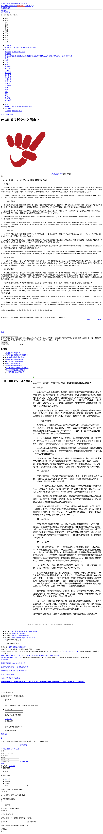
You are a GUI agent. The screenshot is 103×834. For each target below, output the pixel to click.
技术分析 (8, 75)
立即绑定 (4, 734)
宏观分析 (8, 81)
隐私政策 (35, 631)
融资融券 (8, 100)
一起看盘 (8, 111)
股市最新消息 (14, 647)
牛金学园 (8, 54)
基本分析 (8, 77)
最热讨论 (22, 106)
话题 (6, 58)
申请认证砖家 (16, 637)
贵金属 (7, 98)
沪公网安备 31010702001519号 (11, 657)
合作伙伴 (28, 631)
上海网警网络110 (7, 659)
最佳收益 (8, 106)
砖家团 (7, 49)
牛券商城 (69, 56)
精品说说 (15, 52)
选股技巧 (8, 73)
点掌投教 (22, 633)
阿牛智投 (8, 108)
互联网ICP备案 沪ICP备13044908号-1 (14, 651)
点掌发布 (32, 637)
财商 (6, 64)
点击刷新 (8, 719)
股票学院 (22, 647)
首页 (6, 56)
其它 (6, 102)
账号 (2, 751)
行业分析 (8, 79)
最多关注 (15, 106)
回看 (13, 47)
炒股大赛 (28, 106)
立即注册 (12, 766)
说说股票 (8, 52)
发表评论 (4, 342)
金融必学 (36, 56)
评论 (2, 332)
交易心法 (8, 71)
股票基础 (8, 66)
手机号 (3, 757)
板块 (17, 111)
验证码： (4, 829)
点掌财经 (8, 45)
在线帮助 (32, 47)
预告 (17, 47)
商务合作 (22, 635)
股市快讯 (26, 47)
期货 (6, 90)
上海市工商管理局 (7, 674)
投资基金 (8, 85)
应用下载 (15, 633)
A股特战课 (12, 56)
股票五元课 (44, 56)
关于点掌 (15, 631)
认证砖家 (22, 52)
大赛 (6, 104)
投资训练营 (29, 56)
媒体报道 (22, 631)
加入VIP (4, 6)
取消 (25, 745)
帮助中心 (15, 635)
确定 (21, 745)
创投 (6, 96)
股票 (13, 111)
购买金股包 (21, 6)
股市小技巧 (53, 56)
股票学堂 (57, 174)
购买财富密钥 (12, 6)
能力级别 (8, 68)
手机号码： (5, 822)
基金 (20, 111)
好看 (6, 60)
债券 (6, 87)
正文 (11, 114)
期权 (6, 94)
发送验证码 (24, 761)
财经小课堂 (61, 56)
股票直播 (8, 47)
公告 (27, 635)
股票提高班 (20, 56)
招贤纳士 (25, 637)
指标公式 (8, 83)
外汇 (6, 92)
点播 (20, 47)
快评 (6, 62)
